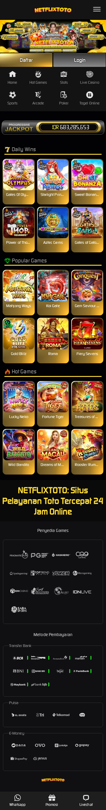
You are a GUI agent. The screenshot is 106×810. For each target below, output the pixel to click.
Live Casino (89, 82)
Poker (64, 103)
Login (80, 60)
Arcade (38, 103)
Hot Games (38, 82)
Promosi (52, 804)
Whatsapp (17, 804)
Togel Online (90, 103)
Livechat (86, 804)
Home (12, 82)
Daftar (26, 60)
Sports (12, 103)
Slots (64, 82)
